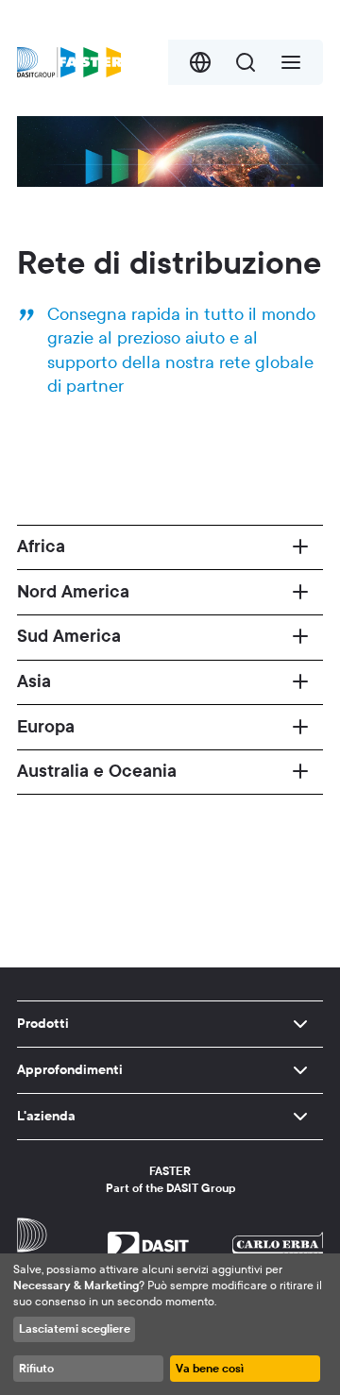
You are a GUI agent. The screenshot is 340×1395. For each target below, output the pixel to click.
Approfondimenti (70, 1070)
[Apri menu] (291, 62)
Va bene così (210, 1368)
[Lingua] (200, 62)
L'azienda (46, 1116)
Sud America (69, 636)
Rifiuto (36, 1368)
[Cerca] (245, 62)
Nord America (73, 592)
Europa (46, 726)
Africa (41, 546)
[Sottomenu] (300, 1024)
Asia (34, 681)
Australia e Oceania (97, 771)
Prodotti (43, 1024)
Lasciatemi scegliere (74, 1328)
